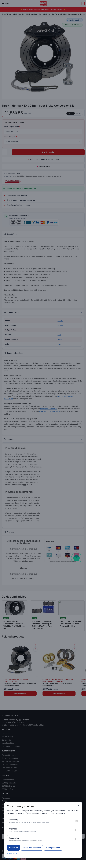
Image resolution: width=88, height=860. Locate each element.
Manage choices (53, 847)
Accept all (13, 847)
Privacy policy (12, 853)
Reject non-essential (32, 847)
